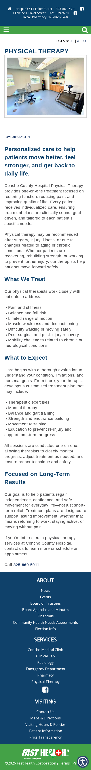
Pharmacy (45, 675)
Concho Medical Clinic (45, 649)
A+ (85, 41)
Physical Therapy (45, 681)
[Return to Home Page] (9, 9)
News (45, 590)
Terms (64, 763)
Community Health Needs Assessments (45, 622)
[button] (45, 689)
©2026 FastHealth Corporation (30, 763)
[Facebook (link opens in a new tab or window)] (82, 9)
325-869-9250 (59, 13)
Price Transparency (45, 737)
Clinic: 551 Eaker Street (29, 13)
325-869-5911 (66, 9)
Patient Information (45, 730)
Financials (46, 616)
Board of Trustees (45, 603)
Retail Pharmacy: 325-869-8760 (45, 17)
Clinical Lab (45, 656)
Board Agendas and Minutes (45, 609)
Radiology (45, 662)
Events (45, 596)
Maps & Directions (45, 718)
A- (72, 41)
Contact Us (45, 711)
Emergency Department (45, 668)
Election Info (45, 628)
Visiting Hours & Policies (45, 724)
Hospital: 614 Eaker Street (33, 9)
